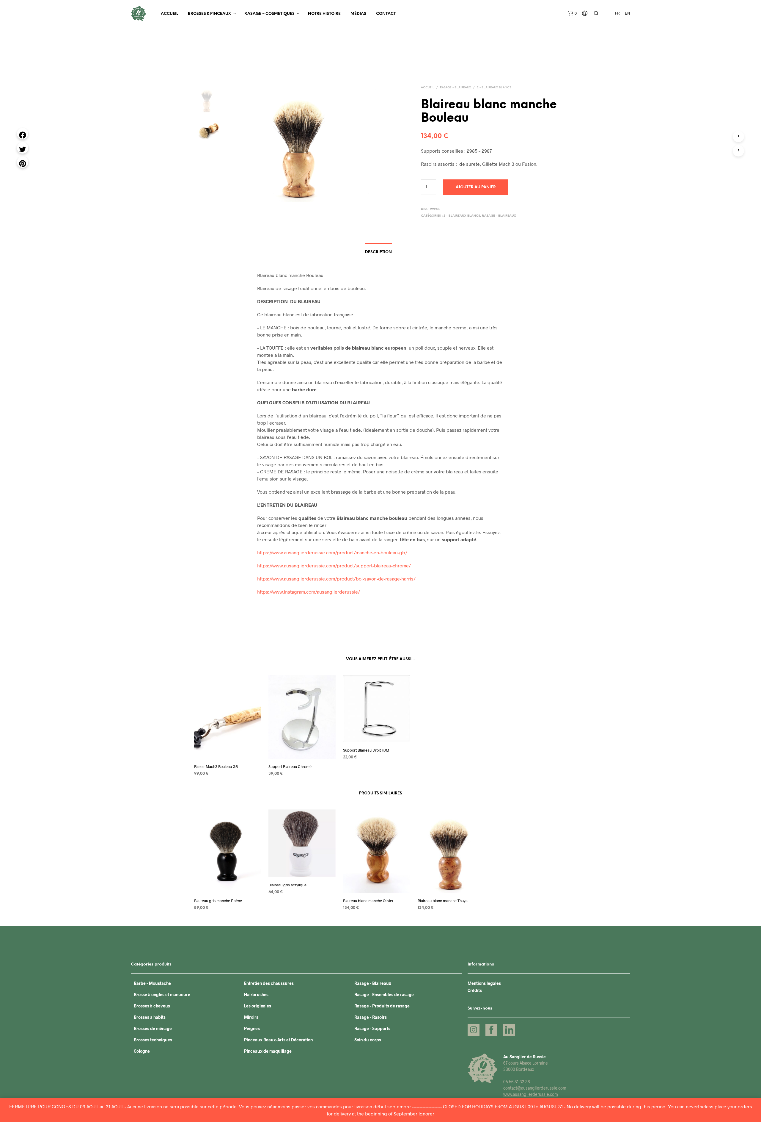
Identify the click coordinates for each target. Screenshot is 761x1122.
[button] (572, 13)
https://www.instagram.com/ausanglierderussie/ (308, 591)
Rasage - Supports (372, 1028)
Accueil (169, 14)
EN (627, 13)
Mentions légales (484, 983)
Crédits (475, 990)
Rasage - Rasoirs (370, 1017)
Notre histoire (324, 14)
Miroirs (251, 1017)
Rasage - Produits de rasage (382, 1005)
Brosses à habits (150, 1017)
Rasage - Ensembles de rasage (384, 994)
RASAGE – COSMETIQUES (269, 14)
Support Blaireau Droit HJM (366, 749)
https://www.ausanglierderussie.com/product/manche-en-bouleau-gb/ (332, 552)
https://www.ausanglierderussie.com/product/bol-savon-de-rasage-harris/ (336, 578)
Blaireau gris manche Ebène (218, 900)
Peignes (252, 1028)
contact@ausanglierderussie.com (534, 1087)
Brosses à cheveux (152, 1005)
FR (617, 13)
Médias (358, 14)
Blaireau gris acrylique (287, 884)
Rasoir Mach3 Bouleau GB (216, 766)
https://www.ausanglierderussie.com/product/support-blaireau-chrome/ (334, 565)
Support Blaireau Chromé (290, 766)
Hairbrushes (256, 994)
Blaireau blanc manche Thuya (443, 900)
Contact (386, 14)
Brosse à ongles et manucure (162, 994)
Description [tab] (378, 252)
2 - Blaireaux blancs (494, 87)
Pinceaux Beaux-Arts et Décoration (278, 1039)
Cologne (142, 1051)
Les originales (257, 1005)
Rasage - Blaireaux (455, 87)
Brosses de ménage (153, 1028)
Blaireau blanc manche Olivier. (368, 900)
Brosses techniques (153, 1039)
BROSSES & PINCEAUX (209, 14)
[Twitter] (22, 148)
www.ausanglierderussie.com (530, 1094)
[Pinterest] (22, 162)
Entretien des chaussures (269, 983)
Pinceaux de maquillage (268, 1051)
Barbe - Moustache (152, 983)
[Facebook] (22, 133)
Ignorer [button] (426, 1113)
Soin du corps (367, 1039)
